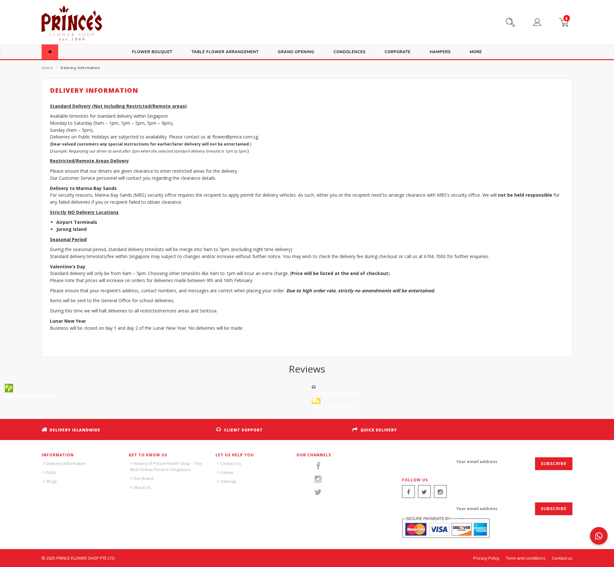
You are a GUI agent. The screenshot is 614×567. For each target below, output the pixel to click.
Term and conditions (526, 558)
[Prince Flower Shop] (72, 23)
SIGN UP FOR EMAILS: (425, 461)
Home (47, 67)
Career (227, 472)
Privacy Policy (486, 558)
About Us (142, 487)
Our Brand (143, 478)
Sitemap (228, 481)
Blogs (51, 481)
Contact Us (230, 463)
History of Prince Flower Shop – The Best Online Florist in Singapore (166, 466)
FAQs (51, 472)
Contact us (562, 558)
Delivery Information (66, 463)
